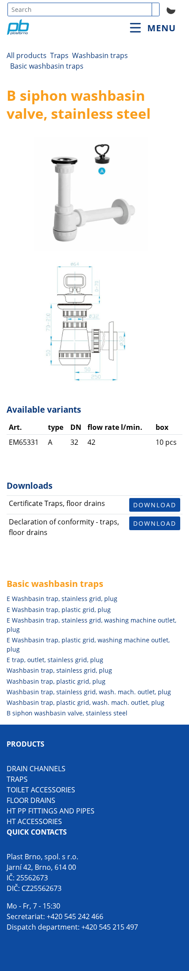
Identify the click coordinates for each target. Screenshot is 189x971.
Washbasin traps (100, 55)
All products (27, 55)
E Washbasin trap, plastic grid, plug (59, 609)
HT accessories (34, 821)
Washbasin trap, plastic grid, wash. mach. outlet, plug (85, 702)
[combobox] (79, 9)
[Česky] (171, 9)
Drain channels (36, 768)
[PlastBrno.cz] (54, 17)
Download (154, 505)
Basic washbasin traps (47, 66)
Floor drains (31, 800)
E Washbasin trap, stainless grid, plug (62, 598)
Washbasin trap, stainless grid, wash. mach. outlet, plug (89, 692)
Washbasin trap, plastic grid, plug (56, 681)
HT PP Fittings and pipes (50, 811)
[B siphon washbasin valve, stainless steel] (91, 194)
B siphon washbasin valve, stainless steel (67, 713)
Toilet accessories (41, 790)
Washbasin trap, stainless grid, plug (59, 670)
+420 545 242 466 (75, 916)
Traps (59, 55)
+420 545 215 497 (109, 927)
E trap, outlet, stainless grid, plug (55, 660)
